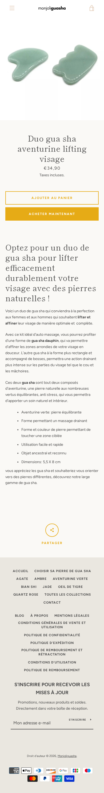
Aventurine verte (70, 579)
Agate (22, 579)
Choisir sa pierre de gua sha (62, 571)
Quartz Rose (25, 594)
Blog (19, 616)
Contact (52, 602)
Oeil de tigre (70, 587)
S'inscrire (77, 719)
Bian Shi (29, 587)
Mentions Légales (71, 616)
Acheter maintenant (52, 214)
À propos (39, 616)
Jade (47, 587)
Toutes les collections (68, 594)
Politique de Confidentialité (52, 635)
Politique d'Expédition (52, 643)
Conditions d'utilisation (52, 662)
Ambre (40, 579)
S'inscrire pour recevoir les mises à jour (52, 689)
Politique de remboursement (52, 670)
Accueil (20, 571)
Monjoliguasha (67, 756)
